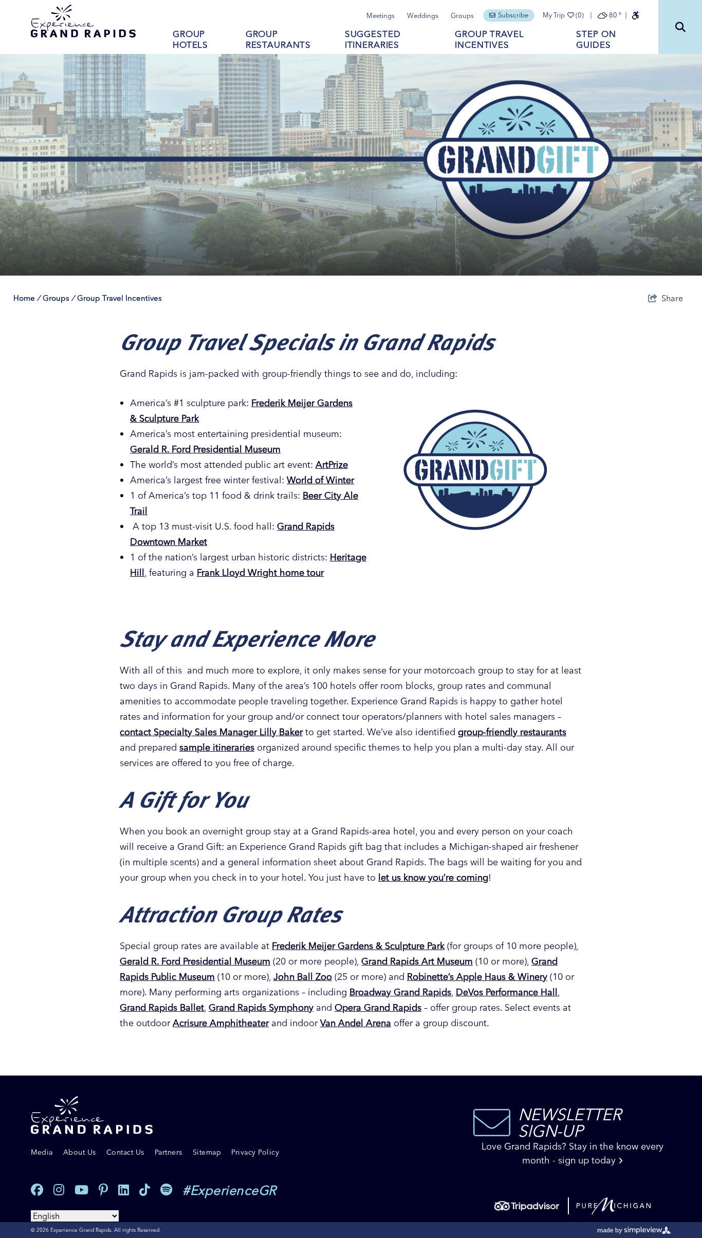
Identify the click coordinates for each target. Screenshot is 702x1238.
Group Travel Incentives (489, 39)
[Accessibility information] (635, 15)
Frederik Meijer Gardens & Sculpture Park (358, 946)
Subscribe (513, 15)
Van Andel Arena (355, 1023)
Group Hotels (190, 39)
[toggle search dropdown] (680, 27)
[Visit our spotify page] (166, 1189)
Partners (168, 1152)
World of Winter (320, 480)
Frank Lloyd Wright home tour (260, 572)
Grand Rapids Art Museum (417, 961)
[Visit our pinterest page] (103, 1189)
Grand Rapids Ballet (162, 1007)
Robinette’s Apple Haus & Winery (477, 976)
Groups (462, 15)
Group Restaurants (278, 39)
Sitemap (207, 1152)
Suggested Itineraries (373, 39)
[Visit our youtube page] (81, 1189)
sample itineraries (216, 747)
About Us (79, 1152)
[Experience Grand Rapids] (83, 21)
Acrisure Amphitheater (221, 1023)
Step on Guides (596, 39)
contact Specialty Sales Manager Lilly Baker (211, 732)
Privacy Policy (255, 1152)
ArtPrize (332, 464)
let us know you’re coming (433, 877)
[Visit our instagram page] (58, 1189)
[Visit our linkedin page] (123, 1189)
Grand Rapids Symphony (261, 1007)
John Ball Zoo (302, 976)
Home (26, 298)
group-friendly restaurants (512, 732)
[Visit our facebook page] (37, 1189)
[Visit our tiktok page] (144, 1189)
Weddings (422, 15)
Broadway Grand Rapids (400, 992)
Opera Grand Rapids (378, 1007)
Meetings (380, 15)
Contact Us (125, 1152)
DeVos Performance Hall (507, 992)
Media (42, 1152)
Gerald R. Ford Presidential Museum (205, 449)
